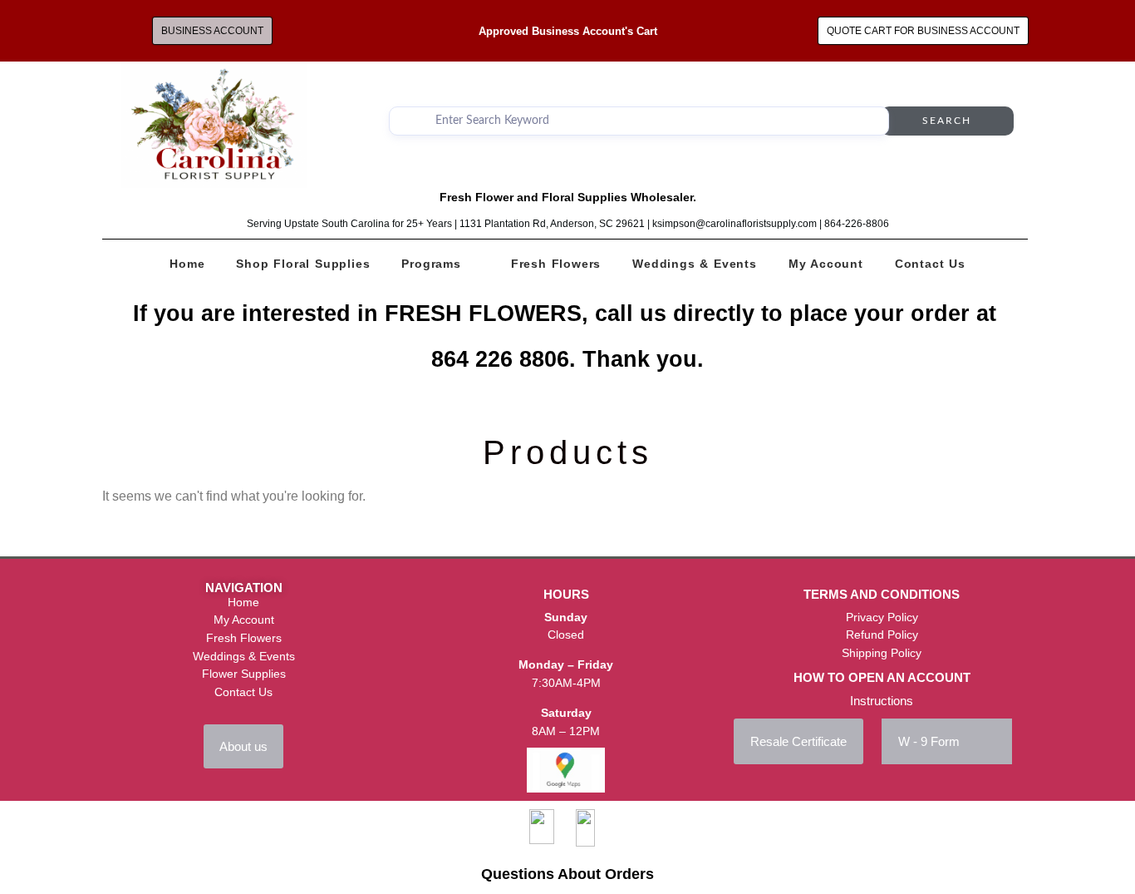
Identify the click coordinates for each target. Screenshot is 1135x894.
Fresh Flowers (556, 263)
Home (187, 263)
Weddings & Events (694, 263)
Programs (430, 263)
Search (946, 121)
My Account (826, 263)
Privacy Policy (882, 617)
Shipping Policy (881, 652)
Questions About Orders (567, 874)
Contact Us (930, 263)
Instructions (881, 701)
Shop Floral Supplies (303, 263)
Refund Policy (882, 634)
